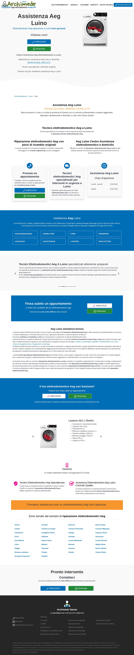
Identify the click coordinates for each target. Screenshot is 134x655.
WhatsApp (40, 49)
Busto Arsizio (100, 525)
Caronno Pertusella (75, 529)
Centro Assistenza (20, 96)
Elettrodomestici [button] (60, 5)
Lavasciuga (46, 344)
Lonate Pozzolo (101, 540)
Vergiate (44, 556)
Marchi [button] (74, 5)
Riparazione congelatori (76, 620)
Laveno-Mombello (75, 540)
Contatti (94, 5)
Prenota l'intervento (124, 5)
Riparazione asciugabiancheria (51, 631)
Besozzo (71, 525)
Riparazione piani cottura (105, 624)
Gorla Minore (19, 540)
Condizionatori (104, 342)
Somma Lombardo (21, 552)
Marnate (71, 544)
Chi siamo (84, 5)
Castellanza (19, 533)
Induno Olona (46, 540)
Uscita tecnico (106, 5)
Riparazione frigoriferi (75, 627)
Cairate (17, 529)
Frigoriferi (95, 342)
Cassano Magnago (102, 529)
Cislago (71, 533)
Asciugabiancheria (24, 344)
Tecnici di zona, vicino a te (38, 62)
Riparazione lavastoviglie (77, 634)
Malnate (44, 544)
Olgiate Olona (100, 544)
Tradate (44, 552)
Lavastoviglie (86, 342)
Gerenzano (99, 536)
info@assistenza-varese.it (24, 625)
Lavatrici (78, 342)
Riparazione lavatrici (103, 620)
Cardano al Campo (48, 529)
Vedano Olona (100, 552)
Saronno (71, 548)
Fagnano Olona (101, 533)
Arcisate (44, 525)
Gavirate (71, 536)
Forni (112, 342)
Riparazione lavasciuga (76, 631)
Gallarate (44, 536)
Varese (17, 525)
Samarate (45, 548)
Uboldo (71, 552)
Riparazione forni (74, 624)
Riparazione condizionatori (50, 634)
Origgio (17, 548)
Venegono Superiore (22, 556)
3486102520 (40, 42)
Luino (31, 96)
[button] (15, 273)
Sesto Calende (100, 548)
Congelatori (36, 344)
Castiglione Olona (48, 533)
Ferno (17, 536)
